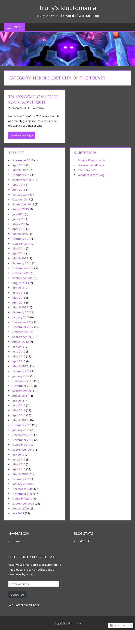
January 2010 (21, 484)
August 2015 (20, 209)
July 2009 (18, 513)
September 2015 (23, 204)
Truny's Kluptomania (67, 8)
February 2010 (21, 479)
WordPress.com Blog (91, 175)
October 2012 (21, 332)
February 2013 (21, 312)
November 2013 (23, 268)
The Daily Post (87, 170)
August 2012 (20, 342)
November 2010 (23, 440)
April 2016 (19, 189)
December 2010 (22, 435)
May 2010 (18, 464)
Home (16, 541)
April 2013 (19, 302)
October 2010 (21, 444)
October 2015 (21, 199)
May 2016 (18, 185)
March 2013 (20, 307)
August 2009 (20, 508)
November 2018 (23, 160)
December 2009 (22, 489)
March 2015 (20, 234)
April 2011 (19, 415)
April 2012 (19, 361)
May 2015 (18, 224)
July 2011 (18, 400)
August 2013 (20, 283)
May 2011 (18, 410)
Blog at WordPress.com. (67, 623)
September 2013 (23, 278)
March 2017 (20, 170)
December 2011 (22, 381)
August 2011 (20, 396)
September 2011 (23, 391)
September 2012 (23, 337)
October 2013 (21, 273)
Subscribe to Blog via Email (32, 557)
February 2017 (21, 175)
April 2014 (19, 253)
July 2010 (18, 454)
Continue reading (21, 135)
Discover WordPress (91, 165)
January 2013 (21, 317)
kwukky (40, 107)
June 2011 (18, 405)
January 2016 (21, 194)
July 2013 (18, 288)
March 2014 (20, 258)
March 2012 (20, 366)
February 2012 (21, 371)
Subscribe (17, 594)
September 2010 (23, 449)
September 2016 (23, 180)
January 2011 (21, 430)
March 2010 (20, 474)
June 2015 (18, 219)
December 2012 (22, 322)
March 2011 (20, 420)
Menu (18, 27)
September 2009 (23, 503)
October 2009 (21, 499)
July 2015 (18, 214)
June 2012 (18, 351)
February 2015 (21, 239)
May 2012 (18, 356)
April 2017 (19, 165)
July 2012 (18, 346)
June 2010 (18, 459)
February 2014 (21, 263)
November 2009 (23, 494)
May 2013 (18, 297)
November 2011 (23, 386)
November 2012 (23, 327)
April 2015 (19, 229)
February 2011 (21, 425)
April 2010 (19, 469)
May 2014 (18, 248)
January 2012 (21, 376)
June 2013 (18, 292)
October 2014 (21, 244)
